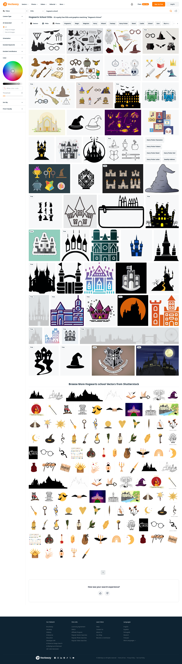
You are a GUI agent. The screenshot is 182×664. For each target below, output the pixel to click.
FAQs (98, 627)
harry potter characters (155, 140)
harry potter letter (153, 159)
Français (126, 638)
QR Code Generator (52, 649)
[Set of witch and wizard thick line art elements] (94, 95)
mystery (166, 23)
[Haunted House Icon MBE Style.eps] (100, 310)
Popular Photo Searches (79, 638)
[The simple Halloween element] (44, 361)
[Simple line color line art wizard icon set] (85, 68)
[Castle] (39, 310)
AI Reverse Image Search (54, 643)
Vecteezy (49, 629)
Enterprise (49, 635)
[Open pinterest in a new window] (64, 658)
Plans (139, 4)
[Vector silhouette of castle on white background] (42, 278)
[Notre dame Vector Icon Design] (105, 245)
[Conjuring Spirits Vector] (123, 68)
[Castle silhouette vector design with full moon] (133, 310)
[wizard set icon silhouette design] (45, 211)
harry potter (123, 23)
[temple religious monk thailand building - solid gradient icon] (99, 278)
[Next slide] (176, 23)
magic (77, 23)
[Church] (35, 335)
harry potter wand (153, 153)
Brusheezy (49, 627)
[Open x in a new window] (70, 658)
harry (95, 23)
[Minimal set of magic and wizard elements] (161, 122)
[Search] (171, 11)
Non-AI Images (10, 32)
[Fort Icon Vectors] (122, 178)
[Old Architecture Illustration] (47, 122)
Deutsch (126, 635)
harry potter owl (169, 153)
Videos (43, 4)
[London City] (129, 335)
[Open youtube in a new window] (73, 658)
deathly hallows (169, 159)
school (150, 23)
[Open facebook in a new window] (55, 658)
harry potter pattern (154, 146)
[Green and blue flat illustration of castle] (160, 95)
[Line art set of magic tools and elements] (125, 150)
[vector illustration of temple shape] (75, 245)
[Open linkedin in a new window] (61, 658)
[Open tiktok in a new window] (67, 658)
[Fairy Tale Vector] (161, 68)
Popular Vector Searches (79, 635)
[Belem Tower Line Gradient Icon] (52, 335)
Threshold (6, 93)
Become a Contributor (103, 638)
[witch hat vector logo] (75, 361)
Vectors (24, 4)
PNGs (47, 23)
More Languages (129, 640)
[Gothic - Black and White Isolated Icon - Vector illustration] (94, 150)
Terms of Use (122, 658)
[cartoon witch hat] (162, 178)
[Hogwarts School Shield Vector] (113, 361)
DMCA (73, 629)
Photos (33, 4)
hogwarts (67, 23)
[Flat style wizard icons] (49, 178)
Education (49, 638)
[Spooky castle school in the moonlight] (157, 361)
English (126, 627)
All (6, 27)
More (61, 4)
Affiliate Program (77, 632)
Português (127, 632)
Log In (172, 4)
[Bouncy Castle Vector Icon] (70, 278)
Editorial (52, 4)
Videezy (48, 632)
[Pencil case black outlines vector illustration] (121, 211)
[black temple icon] (166, 245)
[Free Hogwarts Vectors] (123, 41)
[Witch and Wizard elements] (47, 41)
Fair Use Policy (141, 658)
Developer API (50, 640)
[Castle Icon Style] (164, 310)
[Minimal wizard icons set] (161, 41)
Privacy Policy (131, 658)
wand (134, 23)
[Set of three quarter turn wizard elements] (47, 68)
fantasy (112, 23)
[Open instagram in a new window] (58, 658)
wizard (103, 23)
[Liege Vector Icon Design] (67, 310)
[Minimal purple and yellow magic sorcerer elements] (123, 122)
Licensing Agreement (78, 627)
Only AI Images (10, 29)
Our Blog (99, 635)
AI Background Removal (54, 646)
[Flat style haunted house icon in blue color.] (136, 245)
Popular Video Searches (79, 640)
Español (126, 629)
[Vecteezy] (11, 4)
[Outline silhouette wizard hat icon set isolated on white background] (85, 122)
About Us (99, 632)
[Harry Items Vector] (52, 95)
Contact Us (99, 629)
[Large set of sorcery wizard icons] (85, 41)
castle (142, 23)
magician (86, 23)
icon (158, 23)
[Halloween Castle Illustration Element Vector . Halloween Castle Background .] (41, 150)
